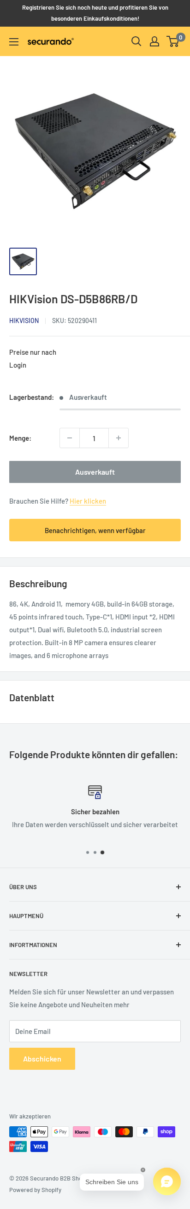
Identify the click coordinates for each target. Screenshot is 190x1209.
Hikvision (24, 320)
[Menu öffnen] (13, 41)
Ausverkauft (95, 471)
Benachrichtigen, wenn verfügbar (95, 530)
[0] (173, 41)
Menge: (20, 438)
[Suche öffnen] (136, 41)
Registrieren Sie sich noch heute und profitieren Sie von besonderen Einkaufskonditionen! (95, 13)
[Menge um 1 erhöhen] (118, 438)
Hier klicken (88, 501)
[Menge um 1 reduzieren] (69, 438)
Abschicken (42, 1058)
